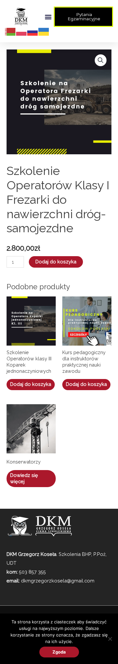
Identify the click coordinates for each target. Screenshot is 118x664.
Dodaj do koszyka (55, 261)
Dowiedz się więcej (24, 478)
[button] (48, 16)
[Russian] (32, 31)
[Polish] (21, 31)
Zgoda (59, 652)
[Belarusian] (10, 31)
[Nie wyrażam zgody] (110, 639)
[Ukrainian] (43, 31)
